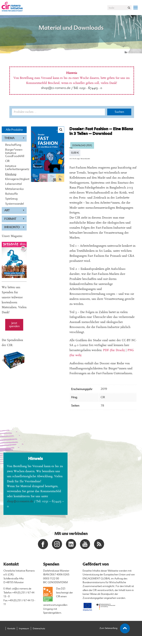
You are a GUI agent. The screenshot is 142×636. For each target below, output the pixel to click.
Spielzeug (11, 198)
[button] (61, 130)
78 (102, 405)
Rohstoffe (11, 193)
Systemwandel (14, 203)
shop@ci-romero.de (55, 88)
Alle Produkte (14, 129)
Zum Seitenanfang (108, 628)
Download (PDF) (82, 145)
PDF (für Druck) (114, 350)
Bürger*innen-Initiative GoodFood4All (14, 153)
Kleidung (10, 174)
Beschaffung (13, 144)
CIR (7, 161)
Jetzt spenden (14, 324)
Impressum (24, 628)
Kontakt (11, 628)
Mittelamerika (14, 189)
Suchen (119, 111)
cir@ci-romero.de (21, 588)
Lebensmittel (13, 184)
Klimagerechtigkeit (14, 179)
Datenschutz (39, 628)
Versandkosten (85, 158)
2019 (104, 389)
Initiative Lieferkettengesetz (14, 168)
